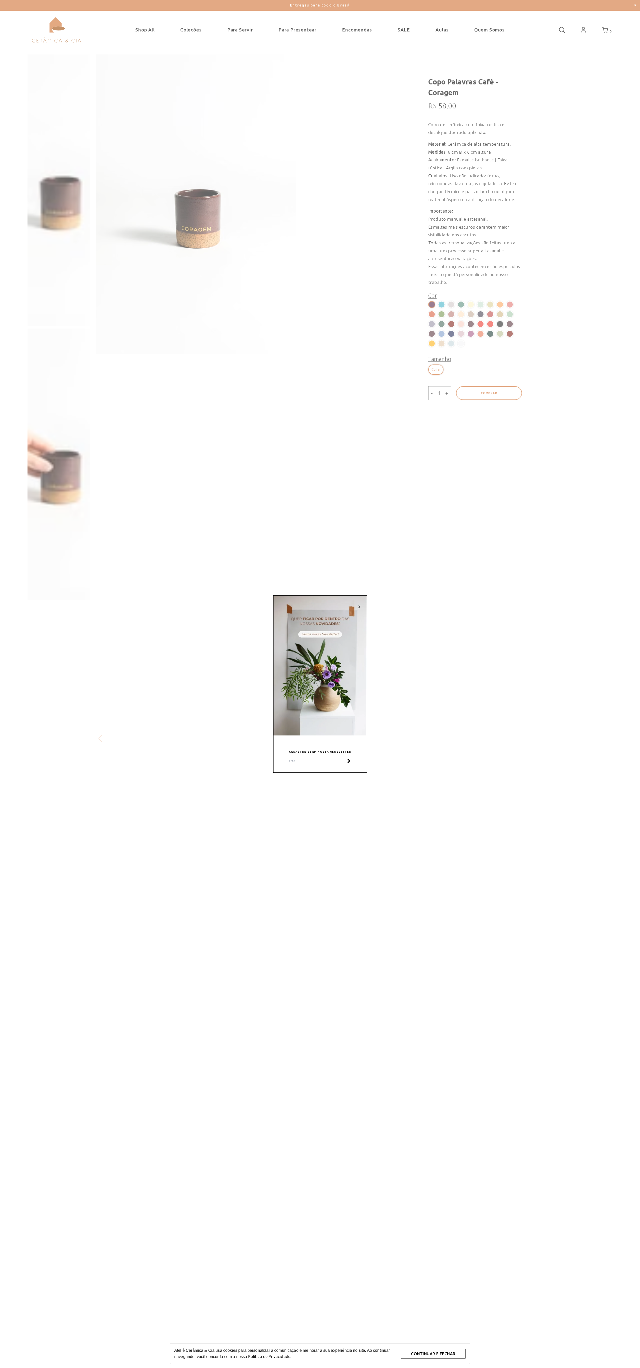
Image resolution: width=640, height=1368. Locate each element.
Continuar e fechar (433, 1354)
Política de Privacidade (269, 1356)
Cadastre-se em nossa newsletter (320, 751)
